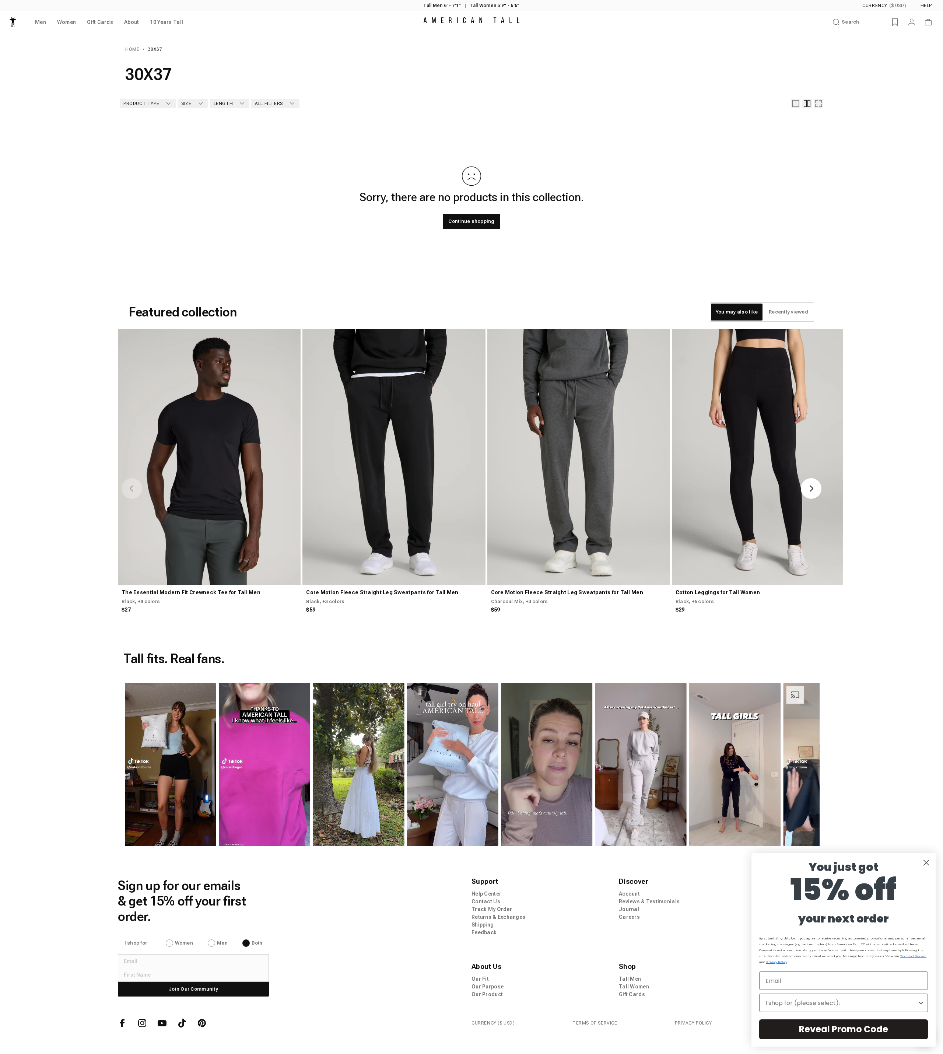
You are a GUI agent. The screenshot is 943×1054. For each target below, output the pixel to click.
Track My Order (492, 909)
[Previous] (132, 488)
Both (257, 943)
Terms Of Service (594, 1023)
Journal (629, 909)
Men (222, 943)
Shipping (483, 925)
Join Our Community (193, 989)
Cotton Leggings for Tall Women (718, 592)
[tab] (736, 312)
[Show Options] (921, 1003)
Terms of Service (913, 956)
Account (629, 894)
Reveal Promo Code (843, 1029)
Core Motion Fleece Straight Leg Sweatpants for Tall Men (382, 592)
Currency (884, 5)
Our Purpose (488, 987)
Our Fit (480, 979)
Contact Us (486, 901)
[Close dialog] (926, 862)
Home (132, 49)
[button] (170, 764)
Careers (629, 917)
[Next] (811, 488)
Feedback (484, 932)
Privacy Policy (693, 1023)
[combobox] (841, 1003)
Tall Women (634, 987)
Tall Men (630, 979)
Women (184, 943)
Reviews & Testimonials (649, 901)
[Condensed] (818, 103)
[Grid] (807, 103)
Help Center (486, 894)
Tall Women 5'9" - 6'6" (494, 5)
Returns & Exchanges (498, 917)
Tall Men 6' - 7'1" (442, 5)
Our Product (487, 994)
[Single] (795, 103)
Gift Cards (632, 994)
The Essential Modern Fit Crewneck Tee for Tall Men (191, 592)
